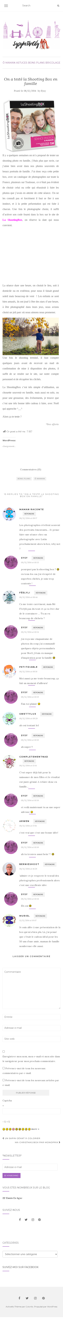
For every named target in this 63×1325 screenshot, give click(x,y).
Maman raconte (31, 509)
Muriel (24, 916)
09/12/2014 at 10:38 (30, 899)
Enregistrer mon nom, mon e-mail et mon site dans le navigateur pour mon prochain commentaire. (31, 1059)
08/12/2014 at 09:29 (28, 718)
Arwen (24, 821)
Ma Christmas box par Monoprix (37, 1142)
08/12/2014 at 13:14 (28, 765)
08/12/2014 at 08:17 (28, 518)
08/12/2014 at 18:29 (28, 868)
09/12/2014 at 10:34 (30, 632)
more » (35, 1128)
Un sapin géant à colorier (22, 1138)
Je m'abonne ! (11, 1175)
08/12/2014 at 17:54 (28, 825)
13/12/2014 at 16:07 (27, 920)
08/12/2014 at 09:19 (28, 671)
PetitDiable (28, 667)
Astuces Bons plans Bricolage (38, 62)
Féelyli (24, 592)
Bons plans (24, 479)
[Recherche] (58, 5)
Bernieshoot (29, 864)
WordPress (52, 1306)
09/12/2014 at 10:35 (30, 697)
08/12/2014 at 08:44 (28, 597)
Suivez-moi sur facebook (20, 1267)
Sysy (43, 90)
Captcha (7, 1100)
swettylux (27, 714)
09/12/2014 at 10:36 (30, 740)
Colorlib (29, 1306)
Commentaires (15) (30, 469)
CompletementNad (33, 756)
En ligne (12, 1198)
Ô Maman (9, 62)
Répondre (29, 514)
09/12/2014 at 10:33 (30, 562)
